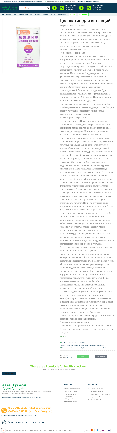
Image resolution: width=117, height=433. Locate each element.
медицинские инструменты (98, 397)
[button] (72, 14)
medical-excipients (95, 399)
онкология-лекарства (96, 391)
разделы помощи (71, 399)
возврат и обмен (71, 391)
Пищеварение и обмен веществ (100, 394)
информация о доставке (71, 395)
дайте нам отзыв (71, 401)
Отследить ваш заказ (73, 389)
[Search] (48, 8)
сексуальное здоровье (97, 389)
